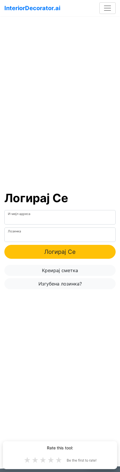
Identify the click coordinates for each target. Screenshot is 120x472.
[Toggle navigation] (107, 8)
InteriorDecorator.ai (32, 8)
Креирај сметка (60, 270)
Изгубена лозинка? (60, 284)
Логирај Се (60, 251)
